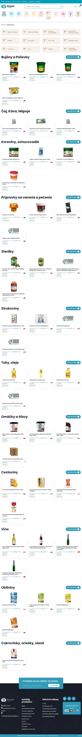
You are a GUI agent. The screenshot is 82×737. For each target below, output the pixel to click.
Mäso (23, 706)
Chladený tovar (27, 716)
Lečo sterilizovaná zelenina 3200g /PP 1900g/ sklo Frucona (13, 294)
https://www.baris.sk (53, 735)
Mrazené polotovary (28, 714)
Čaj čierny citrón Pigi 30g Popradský (40, 128)
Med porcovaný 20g (8, 215)
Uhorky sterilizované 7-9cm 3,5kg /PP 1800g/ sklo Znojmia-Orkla (40, 269)
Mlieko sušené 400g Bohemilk (11, 238)
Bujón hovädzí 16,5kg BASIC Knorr (66, 74)
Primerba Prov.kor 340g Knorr (65, 159)
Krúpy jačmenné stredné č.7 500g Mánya (39, 605)
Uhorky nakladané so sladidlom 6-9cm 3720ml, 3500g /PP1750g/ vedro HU (68, 269)
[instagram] (69, 699)
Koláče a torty (26, 724)
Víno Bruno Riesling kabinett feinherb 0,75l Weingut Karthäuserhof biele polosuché (67, 548)
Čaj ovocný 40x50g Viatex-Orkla (12, 128)
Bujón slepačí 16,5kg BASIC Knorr (38, 74)
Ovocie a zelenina (27, 711)
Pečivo (24, 721)
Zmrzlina (24, 726)
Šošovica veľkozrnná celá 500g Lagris (13, 349)
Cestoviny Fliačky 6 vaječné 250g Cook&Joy (66, 490)
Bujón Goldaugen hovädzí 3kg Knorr (12, 98)
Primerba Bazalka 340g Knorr (11, 159)
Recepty (38, 1)
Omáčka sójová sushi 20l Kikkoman (12, 459)
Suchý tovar (10, 25)
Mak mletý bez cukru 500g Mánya (66, 215)
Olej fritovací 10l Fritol (8, 380)
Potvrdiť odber (53, 685)
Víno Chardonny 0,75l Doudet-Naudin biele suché (13, 547)
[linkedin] (65, 699)
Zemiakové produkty (28, 708)
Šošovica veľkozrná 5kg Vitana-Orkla (13, 326)
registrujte (4, 78)
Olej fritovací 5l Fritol (63, 380)
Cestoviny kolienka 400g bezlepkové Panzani (13, 515)
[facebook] (74, 699)
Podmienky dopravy (48, 716)
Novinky (8, 1)
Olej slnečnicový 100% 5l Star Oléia (12, 403)
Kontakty (31, 1)
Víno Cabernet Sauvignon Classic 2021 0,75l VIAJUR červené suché (40, 547)
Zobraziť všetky (72, 57)
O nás (3, 1)
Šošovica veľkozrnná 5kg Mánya (38, 326)
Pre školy (24, 1)
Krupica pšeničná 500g (9, 605)
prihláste (16, 76)
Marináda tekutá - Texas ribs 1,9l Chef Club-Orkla (68, 434)
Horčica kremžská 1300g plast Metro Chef (13, 661)
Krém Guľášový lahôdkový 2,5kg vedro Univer (13, 183)
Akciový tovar (16, 1)
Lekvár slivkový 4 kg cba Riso (37, 215)
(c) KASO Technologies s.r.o (41, 735)
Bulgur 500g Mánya (8, 630)
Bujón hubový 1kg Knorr (9, 74)
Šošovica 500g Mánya (63, 326)
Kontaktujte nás (47, 706)
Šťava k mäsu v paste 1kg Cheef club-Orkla (13, 434)
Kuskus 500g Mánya (62, 605)
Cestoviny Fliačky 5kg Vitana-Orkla (12, 489)
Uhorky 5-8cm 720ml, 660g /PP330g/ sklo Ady (13, 269)
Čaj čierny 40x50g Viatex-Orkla (66, 128)
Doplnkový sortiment (28, 729)
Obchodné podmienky (49, 709)
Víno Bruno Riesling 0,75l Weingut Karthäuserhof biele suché (12, 573)
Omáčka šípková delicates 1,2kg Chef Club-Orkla (40, 434)
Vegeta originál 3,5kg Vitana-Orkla (39, 159)
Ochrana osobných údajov (50, 714)
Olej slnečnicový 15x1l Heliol (37, 380)
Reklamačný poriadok (49, 711)
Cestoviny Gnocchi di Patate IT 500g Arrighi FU (40, 490)
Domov (3, 25)
